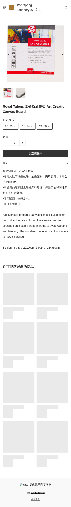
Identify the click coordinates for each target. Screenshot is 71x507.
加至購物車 (35, 153)
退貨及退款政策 (38, 492)
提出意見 (35, 499)
